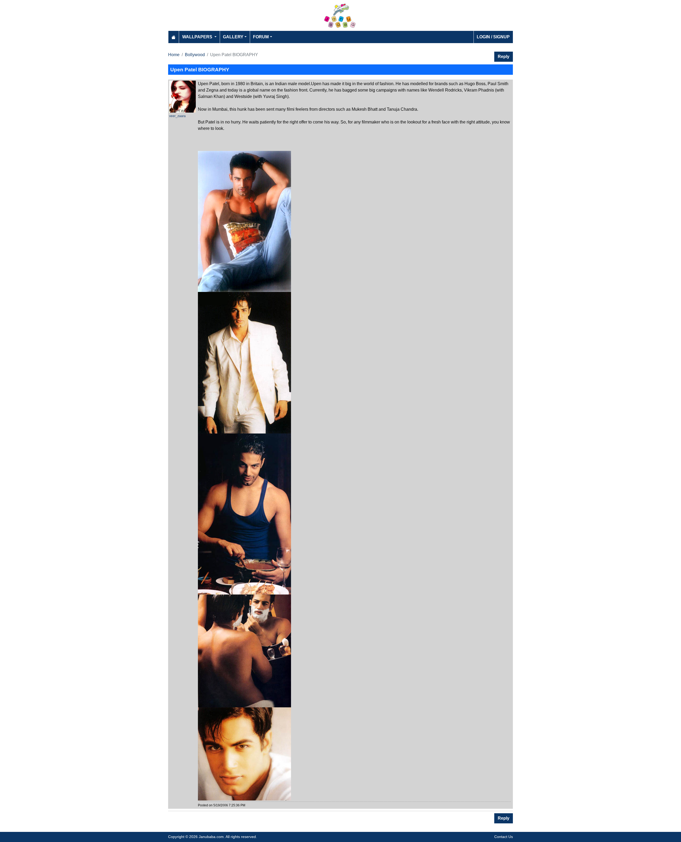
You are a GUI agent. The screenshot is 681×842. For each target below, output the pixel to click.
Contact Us (503, 837)
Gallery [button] (233, 37)
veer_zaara (177, 116)
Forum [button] (261, 37)
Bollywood (195, 54)
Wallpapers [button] (197, 37)
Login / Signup (493, 37)
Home (174, 54)
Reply (503, 56)
